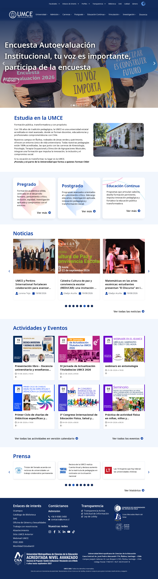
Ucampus (18, 510)
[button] (79, 63)
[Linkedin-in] (64, 531)
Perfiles (84, 4)
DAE (120, 4)
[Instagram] (49, 531)
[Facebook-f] (54, 531)
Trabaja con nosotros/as (25, 526)
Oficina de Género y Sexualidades (29, 522)
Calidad (127, 4)
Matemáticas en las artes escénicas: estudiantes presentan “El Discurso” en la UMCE (78, 284)
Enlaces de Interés (69, 4)
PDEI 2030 (18, 542)
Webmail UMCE (20, 538)
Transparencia (98, 4)
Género (135, 4)
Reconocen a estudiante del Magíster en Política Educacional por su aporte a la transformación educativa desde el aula (123, 284)
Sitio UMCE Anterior (23, 534)
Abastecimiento (21, 530)
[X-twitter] (59, 531)
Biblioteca (112, 4)
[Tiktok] (73, 531)
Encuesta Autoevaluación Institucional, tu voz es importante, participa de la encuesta (68, 56)
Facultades (53, 4)
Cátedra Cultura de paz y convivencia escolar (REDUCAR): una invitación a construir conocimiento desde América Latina (33, 284)
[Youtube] (68, 531)
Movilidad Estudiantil (23, 546)
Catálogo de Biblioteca (24, 514)
